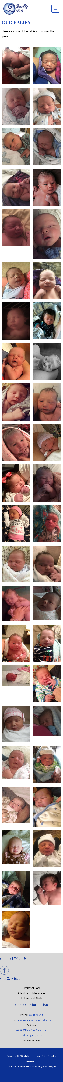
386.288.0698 (36, 1014)
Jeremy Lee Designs (45, 1066)
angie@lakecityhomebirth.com (34, 1019)
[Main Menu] (55, 9)
